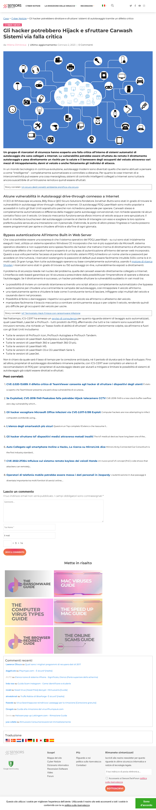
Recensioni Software (57, 768)
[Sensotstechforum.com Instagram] (144, 6)
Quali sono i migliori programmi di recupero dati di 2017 (53, 664)
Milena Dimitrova (16, 44)
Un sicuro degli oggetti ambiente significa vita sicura (49, 187)
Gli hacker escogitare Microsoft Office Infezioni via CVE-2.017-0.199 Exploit (53, 412)
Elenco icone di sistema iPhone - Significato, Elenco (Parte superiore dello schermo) (56, 677)
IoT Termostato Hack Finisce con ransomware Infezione (50, 313)
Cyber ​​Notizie (33, 6)
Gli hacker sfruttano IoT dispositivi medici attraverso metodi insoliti (49, 436)
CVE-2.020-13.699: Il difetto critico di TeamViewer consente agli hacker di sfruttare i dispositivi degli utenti (74, 384)
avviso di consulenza (64, 318)
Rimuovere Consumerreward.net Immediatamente (45, 722)
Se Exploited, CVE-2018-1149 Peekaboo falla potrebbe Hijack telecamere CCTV (56, 398)
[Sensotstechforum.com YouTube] (139, 6)
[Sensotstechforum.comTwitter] (131, 6)
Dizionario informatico (58, 765)
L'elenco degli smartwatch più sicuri (29, 426)
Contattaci (81, 765)
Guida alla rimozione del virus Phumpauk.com (40, 709)
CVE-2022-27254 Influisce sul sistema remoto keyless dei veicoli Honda (51, 460)
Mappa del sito (54, 757)
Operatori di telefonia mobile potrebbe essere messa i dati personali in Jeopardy (58, 474)
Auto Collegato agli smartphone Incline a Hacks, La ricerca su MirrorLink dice (56, 446)
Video (50, 772)
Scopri (51, 752)
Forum (50, 776)
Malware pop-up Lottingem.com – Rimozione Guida (41, 715)
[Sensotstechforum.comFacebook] (135, 6)
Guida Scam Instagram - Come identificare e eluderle (44, 683)
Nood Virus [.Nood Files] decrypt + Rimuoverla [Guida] (40, 690)
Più (78, 752)
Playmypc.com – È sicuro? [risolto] (35, 671)
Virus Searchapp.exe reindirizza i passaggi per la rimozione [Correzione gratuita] (56, 702)
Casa (6, 18)
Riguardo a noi (83, 757)
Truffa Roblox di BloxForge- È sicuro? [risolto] (42, 696)
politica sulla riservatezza (77, 805)
